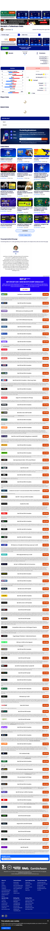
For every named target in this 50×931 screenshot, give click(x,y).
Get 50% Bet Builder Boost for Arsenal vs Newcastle (8, 225)
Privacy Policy (4, 887)
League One (15, 890)
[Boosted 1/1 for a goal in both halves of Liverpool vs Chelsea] (25, 202)
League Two (15, 891)
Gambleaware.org (6, 346)
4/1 (35, 44)
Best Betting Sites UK (16, 900)
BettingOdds (37, 212)
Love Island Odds (5, 903)
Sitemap (3, 896)
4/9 (39, 44)
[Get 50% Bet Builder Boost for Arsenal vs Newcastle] (8, 218)
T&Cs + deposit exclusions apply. (26, 787)
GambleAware (20, 872)
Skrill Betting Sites (16, 909)
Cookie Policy (4, 888)
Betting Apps (15, 901)
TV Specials (4, 900)
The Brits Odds (4, 907)
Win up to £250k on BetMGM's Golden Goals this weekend (24, 193)
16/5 (26, 17)
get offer (12, 12)
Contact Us (3, 885)
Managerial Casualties (41, 887)
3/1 (22, 17)
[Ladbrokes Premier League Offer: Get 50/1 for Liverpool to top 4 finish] (8, 167)
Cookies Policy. (18, 925)
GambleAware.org (37, 740)
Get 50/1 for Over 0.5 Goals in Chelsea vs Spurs (41, 192)
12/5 (35, 17)
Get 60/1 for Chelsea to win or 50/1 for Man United (24, 225)
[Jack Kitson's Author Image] (15, 248)
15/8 (44, 17)
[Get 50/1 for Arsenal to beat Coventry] (25, 152)
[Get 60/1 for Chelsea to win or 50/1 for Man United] (25, 218)
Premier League (16, 882)
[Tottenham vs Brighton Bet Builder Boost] (42, 218)
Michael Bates (38, 161)
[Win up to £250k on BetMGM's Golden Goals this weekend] (25, 185)
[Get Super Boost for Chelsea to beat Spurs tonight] (8, 202)
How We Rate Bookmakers (6, 890)
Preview (23, 40)
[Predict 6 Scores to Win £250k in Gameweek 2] (8, 152)
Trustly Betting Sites (16, 903)
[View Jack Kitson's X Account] (12, 29)
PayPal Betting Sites (16, 904)
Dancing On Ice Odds (5, 906)
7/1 (32, 44)
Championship (16, 883)
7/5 (31, 17)
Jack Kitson (8, 29)
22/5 (23, 44)
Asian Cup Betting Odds (17, 888)
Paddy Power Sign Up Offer (29, 900)
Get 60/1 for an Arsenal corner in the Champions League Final (7, 193)
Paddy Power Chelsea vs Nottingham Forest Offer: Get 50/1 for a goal (40, 209)
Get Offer (12, 39)
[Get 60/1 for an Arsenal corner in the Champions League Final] (8, 185)
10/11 (19, 17)
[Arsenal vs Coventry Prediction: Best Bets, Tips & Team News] (25, 167)
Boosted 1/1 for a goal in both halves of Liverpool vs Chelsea (25, 209)
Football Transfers (16, 893)
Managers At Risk (40, 885)
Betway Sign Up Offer (28, 909)
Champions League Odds (17, 887)
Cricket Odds (27, 885)
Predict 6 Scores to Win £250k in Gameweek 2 (6, 159)
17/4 (45, 44)
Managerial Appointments (41, 888)
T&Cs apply (21, 646)
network (9, 836)
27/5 (27, 44)
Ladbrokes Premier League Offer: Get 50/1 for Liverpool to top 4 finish (7, 175)
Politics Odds (4, 901)
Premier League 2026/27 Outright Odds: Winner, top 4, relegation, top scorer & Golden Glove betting (41, 175)
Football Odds (27, 882)
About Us (3, 882)
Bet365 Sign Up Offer (28, 901)
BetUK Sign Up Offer (28, 904)
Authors (3, 883)
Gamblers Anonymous (28, 872)
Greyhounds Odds (28, 883)
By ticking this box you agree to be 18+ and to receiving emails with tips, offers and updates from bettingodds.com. (34, 142)
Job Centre (39, 890)
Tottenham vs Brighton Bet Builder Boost (41, 225)
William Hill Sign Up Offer (29, 903)
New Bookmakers (16, 906)
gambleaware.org (13, 724)
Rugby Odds (27, 890)
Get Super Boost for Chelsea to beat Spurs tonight (7, 208)
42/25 (19, 44)
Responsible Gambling (5, 891)
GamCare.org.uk (41, 787)
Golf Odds (27, 888)
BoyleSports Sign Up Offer (29, 907)
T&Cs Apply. (26, 285)
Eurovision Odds (4, 904)
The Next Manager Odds (41, 882)
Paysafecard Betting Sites (17, 907)
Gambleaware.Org (21, 415)
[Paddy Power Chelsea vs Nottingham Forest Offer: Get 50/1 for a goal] (42, 202)
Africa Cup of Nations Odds (18, 885)
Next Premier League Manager (42, 883)
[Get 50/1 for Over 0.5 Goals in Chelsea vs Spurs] (42, 185)
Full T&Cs (5, 478)
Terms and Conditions (5, 893)
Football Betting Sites (16, 910)
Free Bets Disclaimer (5, 894)
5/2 (48, 17)
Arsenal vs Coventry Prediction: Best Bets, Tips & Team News (24, 175)
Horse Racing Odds (28, 887)
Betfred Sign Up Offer (28, 906)
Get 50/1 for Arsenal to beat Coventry (24, 159)
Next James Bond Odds (6, 909)
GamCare (44, 871)
